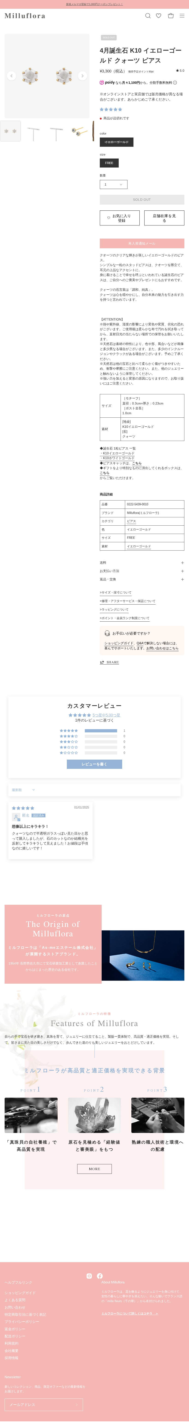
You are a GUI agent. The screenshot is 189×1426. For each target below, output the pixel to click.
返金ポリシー (15, 1329)
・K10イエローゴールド (117, 453)
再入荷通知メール (142, 243)
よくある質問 (15, 1300)
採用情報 (11, 1358)
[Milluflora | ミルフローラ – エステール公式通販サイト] (25, 15)
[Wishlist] (158, 16)
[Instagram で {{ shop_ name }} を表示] (89, 1276)
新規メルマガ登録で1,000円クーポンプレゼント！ (94, 4)
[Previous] (11, 76)
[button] (147, 15)
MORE (94, 1168)
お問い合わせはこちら (162, 648)
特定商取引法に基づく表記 (25, 1314)
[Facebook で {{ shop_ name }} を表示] (99, 1276)
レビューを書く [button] (94, 764)
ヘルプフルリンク (18, 1282)
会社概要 (11, 1350)
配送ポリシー (15, 1336)
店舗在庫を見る (164, 218)
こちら (137, 463)
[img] (180, 70)
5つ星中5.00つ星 (106, 715)
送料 (103, 562)
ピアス (131, 521)
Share (113, 662)
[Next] (82, 76)
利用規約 (11, 1343)
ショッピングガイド (118, 643)
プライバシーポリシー (22, 1322)
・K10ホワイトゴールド (117, 458)
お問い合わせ (15, 1307)
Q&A (140, 643)
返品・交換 (108, 579)
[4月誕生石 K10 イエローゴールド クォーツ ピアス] (10, 131)
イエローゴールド (139, 546)
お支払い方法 (109, 571)
